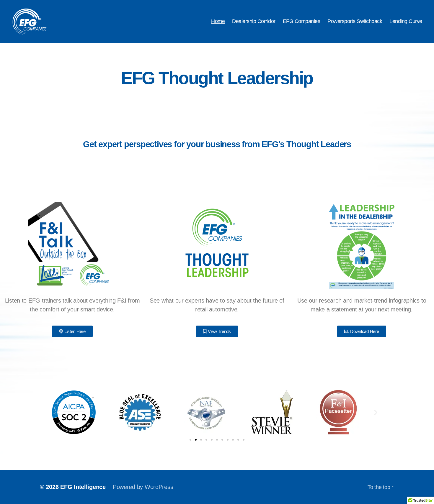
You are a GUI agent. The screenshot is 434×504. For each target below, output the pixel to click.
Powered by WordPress (143, 487)
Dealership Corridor (253, 21)
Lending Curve (405, 21)
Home (218, 21)
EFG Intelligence (83, 487)
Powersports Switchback (354, 21)
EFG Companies (301, 21)
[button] (58, 412)
